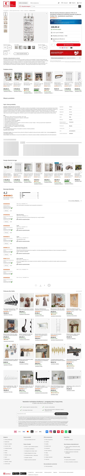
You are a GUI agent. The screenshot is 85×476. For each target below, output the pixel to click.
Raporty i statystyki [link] (69, 439)
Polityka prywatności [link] (48, 472)
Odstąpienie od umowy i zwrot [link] (31, 451)
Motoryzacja (7, 459)
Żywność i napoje (8, 461)
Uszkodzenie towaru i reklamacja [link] (31, 455)
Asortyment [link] (47, 448)
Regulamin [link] (55, 472)
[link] (34, 2)
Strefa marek (7, 463)
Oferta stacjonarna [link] (49, 439)
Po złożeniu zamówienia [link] (29, 448)
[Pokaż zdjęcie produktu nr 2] (5, 18)
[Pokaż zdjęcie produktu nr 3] (5, 22)
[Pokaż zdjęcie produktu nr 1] (5, 14)
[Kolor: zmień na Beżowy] (16, 47)
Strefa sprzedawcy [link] (48, 466)
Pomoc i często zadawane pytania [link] (31, 446)
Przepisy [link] (47, 454)
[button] (29, 192)
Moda (6, 452)
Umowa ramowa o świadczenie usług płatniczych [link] (72, 447)
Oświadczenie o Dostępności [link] (33, 474)
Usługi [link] (46, 452)
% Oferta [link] (47, 441)
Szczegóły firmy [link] (31, 472)
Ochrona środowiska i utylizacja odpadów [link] (66, 472)
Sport (6, 457)
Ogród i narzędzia (8, 444)
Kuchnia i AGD (7, 446)
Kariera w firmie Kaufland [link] (70, 459)
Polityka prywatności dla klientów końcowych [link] (71, 452)
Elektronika (7, 441)
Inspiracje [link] (47, 459)
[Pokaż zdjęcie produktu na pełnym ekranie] (28, 27)
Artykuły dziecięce (8, 448)
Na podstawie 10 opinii (8, 197)
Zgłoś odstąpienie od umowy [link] (30, 453)
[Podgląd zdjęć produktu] (5, 27)
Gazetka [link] (46, 444)
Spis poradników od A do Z (30, 439)
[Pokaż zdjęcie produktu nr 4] (5, 26)
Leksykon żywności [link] (48, 457)
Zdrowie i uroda (8, 454)
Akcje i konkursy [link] (48, 450)
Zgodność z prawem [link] (39, 472)
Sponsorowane (5, 82)
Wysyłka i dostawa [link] (28, 457)
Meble (6, 450)
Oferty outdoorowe (8, 439)
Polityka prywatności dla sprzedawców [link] (72, 449)
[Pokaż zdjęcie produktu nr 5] (5, 31)
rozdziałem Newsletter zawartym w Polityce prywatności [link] (35, 418)
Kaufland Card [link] (48, 446)
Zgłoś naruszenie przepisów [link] (30, 459)
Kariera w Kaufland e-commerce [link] (71, 461)
